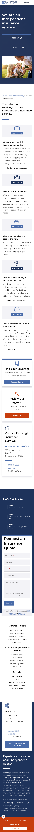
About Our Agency (16, 96)
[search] (21, 2)
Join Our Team (17, 658)
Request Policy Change (17, 685)
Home (4, 96)
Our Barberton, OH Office (17, 446)
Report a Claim (17, 676)
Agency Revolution (17, 803)
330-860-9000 (13, 465)
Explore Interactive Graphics (17, 639)
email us (21, 613)
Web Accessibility (17, 688)
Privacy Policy (14, 806)
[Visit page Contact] (16, 47)
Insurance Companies (17, 661)
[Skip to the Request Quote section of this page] (16, 38)
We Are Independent (17, 664)
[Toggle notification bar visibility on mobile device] (3, 817)
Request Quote (17, 642)
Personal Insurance (17, 630)
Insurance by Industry (17, 636)
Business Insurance (17, 633)
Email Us (11, 468)
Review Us (17, 667)
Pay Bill (17, 679)
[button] (28, 2)
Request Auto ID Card (17, 682)
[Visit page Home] (9, 2)
